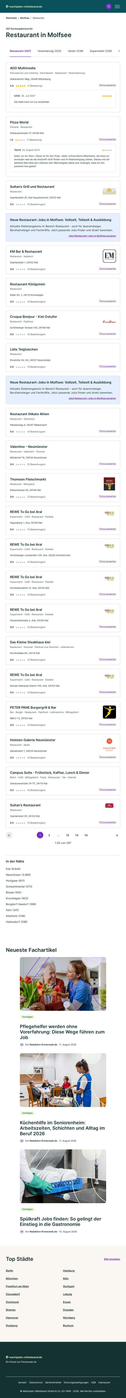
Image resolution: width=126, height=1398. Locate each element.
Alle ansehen (112, 1259)
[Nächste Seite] (117, 835)
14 (86, 835)
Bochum (68, 1325)
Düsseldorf (13, 1294)
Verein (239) (75, 51)
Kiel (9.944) (13, 868)
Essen (67, 1302)
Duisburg (12, 1325)
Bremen (11, 1309)
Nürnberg (69, 1317)
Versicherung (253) (49, 51)
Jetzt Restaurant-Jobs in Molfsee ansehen (92, 235)
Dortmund (12, 1302)
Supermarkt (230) (101, 51)
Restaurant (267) (20, 51)
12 (67, 835)
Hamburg (69, 1270)
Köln (66, 1278)
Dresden (68, 1309)
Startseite (11, 17)
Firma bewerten (107, 85)
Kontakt (22, 1382)
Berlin (9, 1270)
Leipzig (67, 1294)
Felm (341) (12, 910)
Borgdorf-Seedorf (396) (21, 904)
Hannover (12, 1317)
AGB (93, 1382)
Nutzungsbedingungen (76, 1382)
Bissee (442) (13, 892)
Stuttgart (68, 1286)
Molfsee (24, 17)
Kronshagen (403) (17, 898)
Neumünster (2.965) (18, 874)
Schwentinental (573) (19, 886)
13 (76, 835)
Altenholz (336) (15, 916)
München (12, 1278)
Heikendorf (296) (17, 921)
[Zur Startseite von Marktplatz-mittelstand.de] (24, 6)
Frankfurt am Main (17, 1286)
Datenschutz (36, 1382)
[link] (63, 87)
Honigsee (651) (15, 880)
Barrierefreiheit (53, 1382)
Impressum (104, 1382)
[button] (109, 6)
